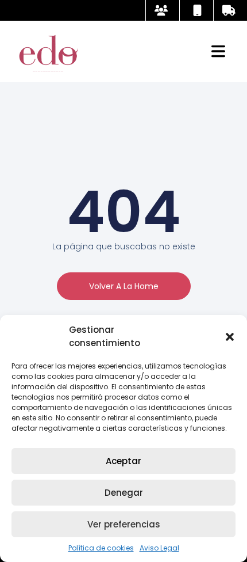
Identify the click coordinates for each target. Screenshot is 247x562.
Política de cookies (101, 548)
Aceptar (123, 461)
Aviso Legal (159, 548)
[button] (230, 337)
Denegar (124, 493)
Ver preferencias (123, 524)
